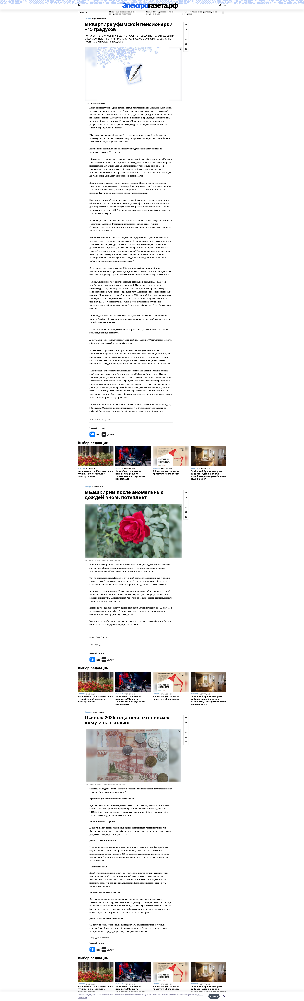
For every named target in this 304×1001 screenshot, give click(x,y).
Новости (88, 712)
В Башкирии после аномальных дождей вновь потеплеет (122, 13)
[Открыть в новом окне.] (94, 434)
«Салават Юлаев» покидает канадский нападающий (199, 13)
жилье (97, 420)
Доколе (88, 19)
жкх (109, 420)
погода (97, 645)
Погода (88, 487)
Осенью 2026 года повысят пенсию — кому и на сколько (162, 13)
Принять (214, 996)
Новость (82, 12)
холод (104, 420)
